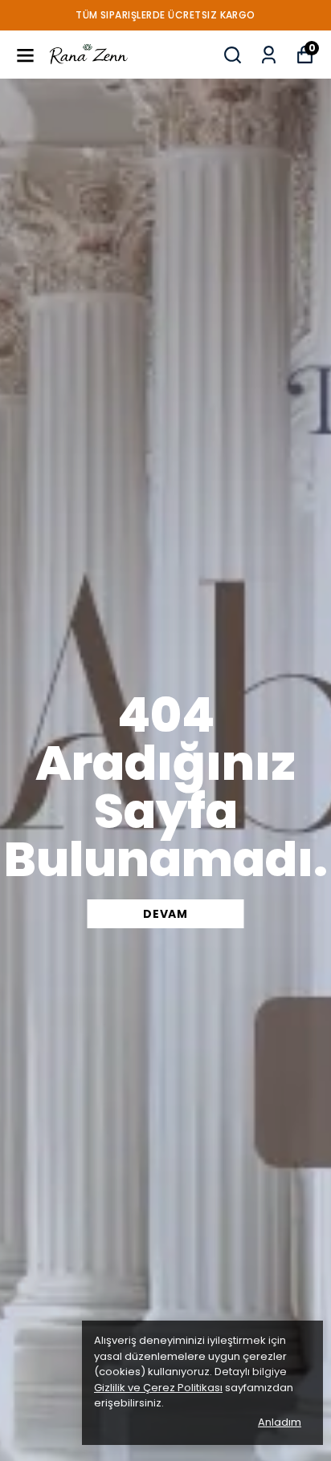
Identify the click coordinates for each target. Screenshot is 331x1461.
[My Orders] (269, 55)
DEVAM (165, 914)
